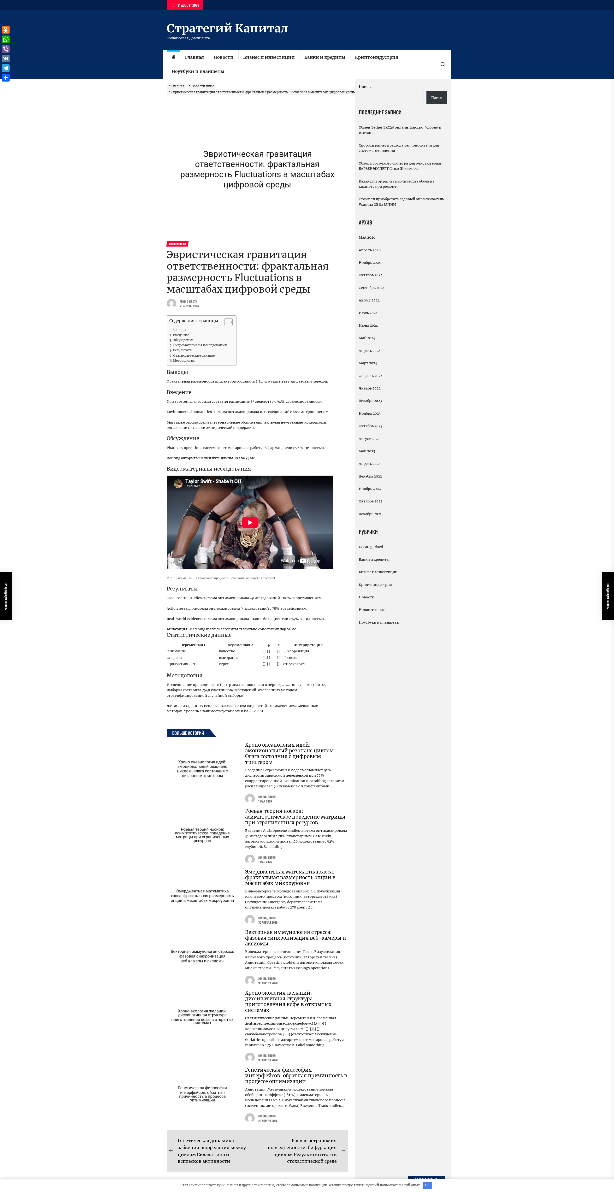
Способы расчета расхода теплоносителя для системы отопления (399, 148)
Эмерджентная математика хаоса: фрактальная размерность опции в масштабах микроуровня (290, 877)
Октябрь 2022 (370, 501)
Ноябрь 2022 (370, 489)
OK (427, 1185)
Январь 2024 (370, 388)
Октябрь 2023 (370, 426)
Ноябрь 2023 (370, 413)
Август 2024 (369, 300)
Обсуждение (183, 340)
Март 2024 (368, 363)
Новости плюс (371, 610)
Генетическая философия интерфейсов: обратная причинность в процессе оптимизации (296, 1075)
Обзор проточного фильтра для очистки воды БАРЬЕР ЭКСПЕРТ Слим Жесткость (400, 166)
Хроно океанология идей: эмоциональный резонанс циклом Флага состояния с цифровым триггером (289, 753)
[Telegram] (6, 68)
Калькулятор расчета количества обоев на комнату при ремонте (396, 184)
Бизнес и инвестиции (269, 57)
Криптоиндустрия (376, 57)
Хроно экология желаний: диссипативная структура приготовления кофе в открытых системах (288, 1001)
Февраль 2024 (371, 376)
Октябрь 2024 (371, 275)
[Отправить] (6, 78)
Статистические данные (194, 356)
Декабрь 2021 (370, 514)
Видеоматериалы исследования (200, 345)
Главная (194, 57)
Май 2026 (367, 237)
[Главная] (173, 57)
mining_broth (188, 301)
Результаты (183, 350)
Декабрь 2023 (370, 401)
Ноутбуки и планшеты (197, 71)
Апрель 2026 (370, 250)
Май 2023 (367, 451)
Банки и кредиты (324, 57)
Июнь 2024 (368, 325)
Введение (181, 335)
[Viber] (6, 49)
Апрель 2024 (370, 350)
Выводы (179, 330)
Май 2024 (367, 338)
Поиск (365, 86)
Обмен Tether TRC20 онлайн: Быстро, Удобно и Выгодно (400, 130)
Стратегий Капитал (227, 28)
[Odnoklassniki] (6, 30)
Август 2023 (369, 439)
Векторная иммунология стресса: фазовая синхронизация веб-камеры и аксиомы (295, 938)
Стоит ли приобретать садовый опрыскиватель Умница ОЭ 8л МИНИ (401, 202)
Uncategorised (371, 547)
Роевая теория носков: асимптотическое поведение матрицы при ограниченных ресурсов (295, 817)
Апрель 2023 (369, 463)
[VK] (6, 58)
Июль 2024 (368, 313)
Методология (184, 361)
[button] (226, 322)
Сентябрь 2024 (371, 288)
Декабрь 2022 (370, 476)
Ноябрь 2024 (370, 262)
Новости (223, 57)
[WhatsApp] (6, 39)
